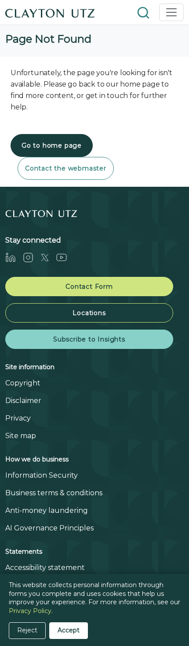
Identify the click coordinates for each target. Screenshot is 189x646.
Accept (69, 630)
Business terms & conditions (53, 493)
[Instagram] (31, 257)
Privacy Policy (30, 611)
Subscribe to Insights (89, 339)
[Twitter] (48, 257)
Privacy (18, 418)
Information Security (41, 475)
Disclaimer (23, 400)
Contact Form (89, 286)
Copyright (22, 383)
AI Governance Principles (49, 528)
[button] (144, 12)
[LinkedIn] (14, 257)
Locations (89, 313)
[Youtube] (65, 257)
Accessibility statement (45, 567)
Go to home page (52, 145)
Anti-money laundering (46, 510)
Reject (27, 630)
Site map (20, 436)
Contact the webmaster (65, 168)
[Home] (50, 12)
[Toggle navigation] (171, 12)
